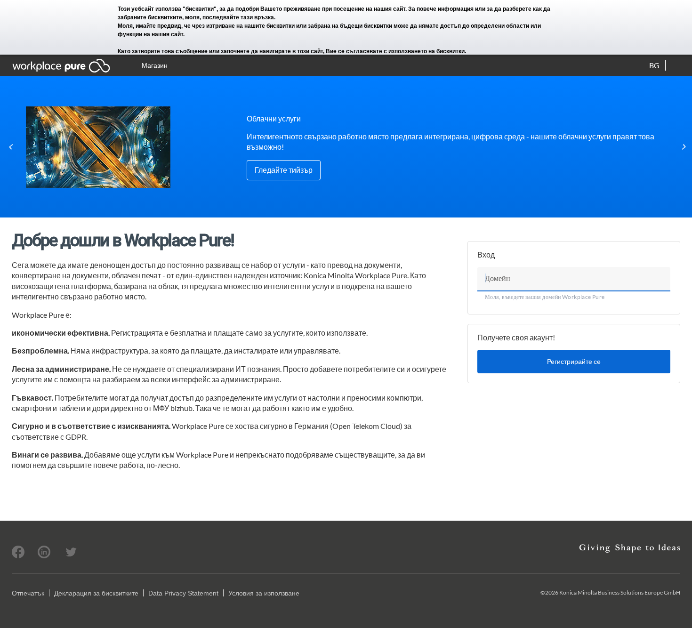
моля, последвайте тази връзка (229, 17)
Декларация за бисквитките (96, 593)
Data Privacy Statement (183, 593)
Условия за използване (263, 593)
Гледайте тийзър (284, 169)
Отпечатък (28, 593)
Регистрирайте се (574, 361)
